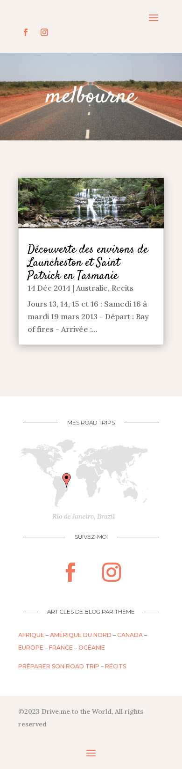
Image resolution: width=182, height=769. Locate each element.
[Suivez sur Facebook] (25, 32)
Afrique (31, 634)
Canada (130, 634)
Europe (30, 647)
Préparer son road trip (58, 666)
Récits (115, 666)
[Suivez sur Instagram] (44, 32)
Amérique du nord (81, 634)
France (61, 647)
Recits (122, 288)
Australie (92, 288)
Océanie (91, 647)
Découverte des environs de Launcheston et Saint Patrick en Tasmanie (88, 263)
